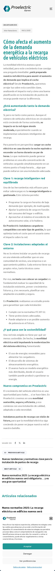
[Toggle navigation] (44, 9)
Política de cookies (19, 567)
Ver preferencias (27, 561)
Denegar (27, 553)
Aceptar (27, 546)
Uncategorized (10, 25)
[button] (51, 518)
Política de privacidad (34, 567)
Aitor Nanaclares (10, 30)
